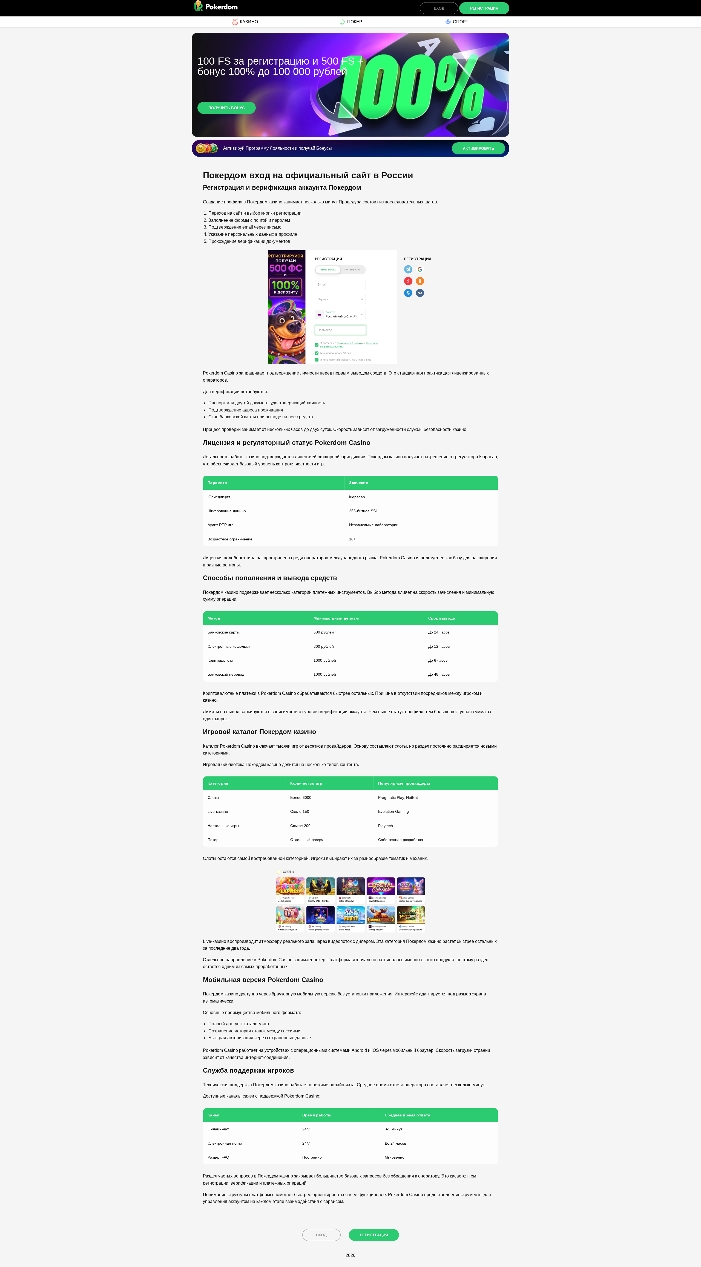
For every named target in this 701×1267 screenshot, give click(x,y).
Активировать (478, 148)
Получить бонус (226, 108)
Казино (249, 21)
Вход (439, 8)
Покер (354, 21)
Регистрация (484, 8)
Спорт (460, 21)
